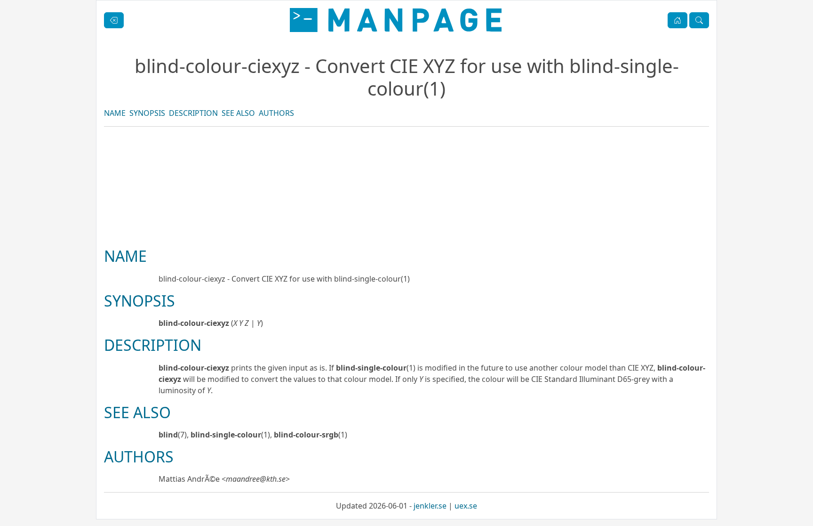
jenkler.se (430, 506)
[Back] (114, 20)
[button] (677, 20)
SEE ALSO (238, 113)
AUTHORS (276, 113)
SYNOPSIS (147, 113)
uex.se (465, 506)
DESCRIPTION (193, 113)
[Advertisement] (406, 219)
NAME (115, 113)
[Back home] (396, 20)
